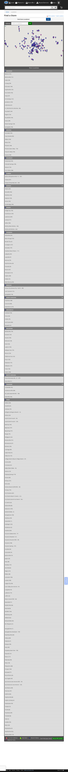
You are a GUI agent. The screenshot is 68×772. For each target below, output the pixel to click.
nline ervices (44, 2)
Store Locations (51, 16)
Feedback (66, 581)
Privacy (18, 770)
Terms (22, 770)
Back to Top (60, 770)
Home (7, 12)
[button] (39, 39)
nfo (54, 2)
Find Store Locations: (23, 19)
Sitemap (6, 770)
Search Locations (59, 16)
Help (10, 770)
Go (30, 23)
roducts (21, 2)
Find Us (13, 770)
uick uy (31, 2)
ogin (12, 2)
